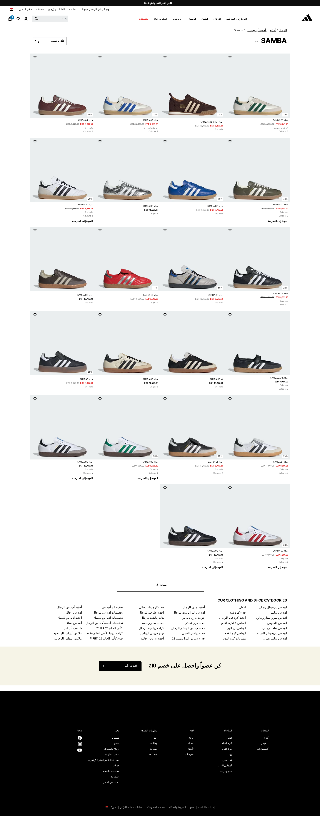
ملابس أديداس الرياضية (68, 633)
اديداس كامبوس (277, 623)
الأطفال (190, 749)
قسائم (116, 766)
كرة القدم (227, 749)
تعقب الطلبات (112, 754)
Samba (238, 30)
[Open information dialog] (158, 3)
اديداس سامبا (279, 612)
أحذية (273, 30)
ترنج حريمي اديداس (152, 633)
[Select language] (11, 9)
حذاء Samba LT (280, 462)
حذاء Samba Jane (279, 378)
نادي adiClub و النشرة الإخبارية (103, 760)
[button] (237, 19)
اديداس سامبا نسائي (274, 638)
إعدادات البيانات (206, 807)
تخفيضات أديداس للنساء (108, 618)
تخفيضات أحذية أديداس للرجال (104, 623)
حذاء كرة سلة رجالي (151, 607)
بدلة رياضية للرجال (152, 618)
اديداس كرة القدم (235, 633)
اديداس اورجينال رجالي (273, 607)
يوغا (230, 754)
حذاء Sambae (86, 379)
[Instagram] (80, 744)
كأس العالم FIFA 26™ (109, 628)
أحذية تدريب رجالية (152, 638)
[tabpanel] (160, 326)
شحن (116, 743)
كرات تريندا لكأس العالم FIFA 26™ (104, 633)
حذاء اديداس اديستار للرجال (188, 628)
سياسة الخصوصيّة (156, 807)
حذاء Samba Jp (85, 205)
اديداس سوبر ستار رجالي (271, 618)
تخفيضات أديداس (112, 607)
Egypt (113, 807)
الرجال (283, 30)
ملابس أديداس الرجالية (68, 638)
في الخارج (227, 760)
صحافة (153, 749)
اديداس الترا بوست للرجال (189, 612)
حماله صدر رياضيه (152, 623)
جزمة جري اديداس (193, 618)
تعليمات (115, 738)
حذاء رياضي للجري (193, 633)
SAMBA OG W (216, 379)
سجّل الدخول (25, 9)
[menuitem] (237, 19)
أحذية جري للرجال (193, 607)
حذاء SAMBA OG (280, 120)
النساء (191, 743)
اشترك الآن (131, 666)
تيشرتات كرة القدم (234, 638)
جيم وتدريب (226, 771)
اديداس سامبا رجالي (274, 628)
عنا (155, 738)
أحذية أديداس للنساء (69, 618)
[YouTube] (79, 750)
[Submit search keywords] (36, 19)
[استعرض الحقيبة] (10, 20)
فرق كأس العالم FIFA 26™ (106, 638)
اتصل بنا (115, 777)
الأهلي (242, 607)
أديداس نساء (74, 623)
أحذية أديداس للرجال (69, 607)
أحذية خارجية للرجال (151, 612)
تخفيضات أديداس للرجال (108, 612)
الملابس (265, 743)
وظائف (153, 743)
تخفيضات (189, 754)
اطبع (192, 807)
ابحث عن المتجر (111, 782)
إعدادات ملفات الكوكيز (131, 807)
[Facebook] (80, 738)
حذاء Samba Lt (150, 295)
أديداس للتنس (225, 766)
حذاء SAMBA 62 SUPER (212, 122)
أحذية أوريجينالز (256, 30)
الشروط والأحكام (177, 807)
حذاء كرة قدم (237, 612)
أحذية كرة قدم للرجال (232, 618)
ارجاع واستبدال (111, 749)
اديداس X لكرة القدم (233, 623)
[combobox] (50, 19)
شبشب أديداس (73, 628)
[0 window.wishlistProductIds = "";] (18, 19)
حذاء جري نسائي (194, 623)
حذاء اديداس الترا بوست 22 (188, 638)
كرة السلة (227, 743)
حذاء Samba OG (85, 120)
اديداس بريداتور (236, 628)
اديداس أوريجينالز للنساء (272, 633)
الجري (229, 738)
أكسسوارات (263, 749)
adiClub (153, 754)
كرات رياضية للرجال (151, 628)
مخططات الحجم (111, 771)
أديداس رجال (74, 612)
